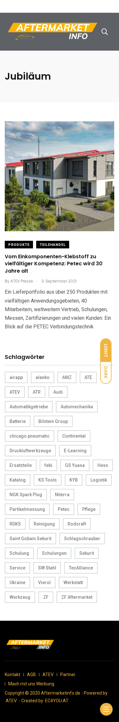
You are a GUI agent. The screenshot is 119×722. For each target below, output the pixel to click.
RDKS (15, 523)
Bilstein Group (53, 421)
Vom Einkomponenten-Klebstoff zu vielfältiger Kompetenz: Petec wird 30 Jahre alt (53, 264)
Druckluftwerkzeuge (30, 450)
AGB (31, 674)
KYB (73, 480)
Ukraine (17, 582)
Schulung (19, 553)
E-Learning (75, 450)
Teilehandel (53, 245)
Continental (74, 436)
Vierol (44, 582)
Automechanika (77, 406)
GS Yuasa (75, 465)
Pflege (89, 509)
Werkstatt (73, 582)
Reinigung (44, 523)
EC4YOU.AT (57, 700)
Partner (68, 674)
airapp (16, 377)
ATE (88, 377)
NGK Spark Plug (26, 494)
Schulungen (54, 553)
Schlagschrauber (82, 538)
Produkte (19, 245)
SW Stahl (47, 567)
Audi (58, 392)
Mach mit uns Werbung (31, 683)
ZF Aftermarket (76, 597)
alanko (43, 377)
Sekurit (86, 553)
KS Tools (47, 480)
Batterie (18, 421)
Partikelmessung (27, 509)
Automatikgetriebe (29, 406)
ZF (46, 597)
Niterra (62, 494)
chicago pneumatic (30, 436)
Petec (63, 509)
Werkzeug (20, 597)
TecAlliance (81, 567)
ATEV (15, 392)
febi (48, 465)
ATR (37, 392)
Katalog (18, 480)
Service (17, 567)
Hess (102, 465)
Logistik (98, 480)
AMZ (67, 377)
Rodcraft (77, 523)
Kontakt (12, 674)
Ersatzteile (21, 465)
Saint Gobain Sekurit (30, 538)
